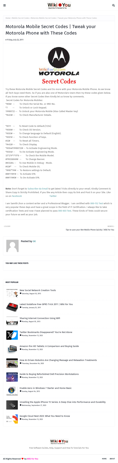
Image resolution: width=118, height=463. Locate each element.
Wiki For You (32, 459)
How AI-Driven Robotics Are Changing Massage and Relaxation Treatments (58, 360)
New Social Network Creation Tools (38, 290)
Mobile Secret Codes (20, 18)
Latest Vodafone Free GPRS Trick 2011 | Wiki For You (46, 304)
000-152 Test (96, 203)
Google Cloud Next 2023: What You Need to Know (45, 416)
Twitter (53, 196)
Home (8, 18)
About (112, 459)
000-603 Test (64, 210)
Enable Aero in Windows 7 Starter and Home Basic (46, 388)
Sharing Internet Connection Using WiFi (40, 318)
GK (34, 241)
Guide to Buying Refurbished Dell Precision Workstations (49, 374)
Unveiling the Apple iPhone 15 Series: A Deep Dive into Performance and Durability (63, 402)
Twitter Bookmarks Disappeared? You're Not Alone (46, 332)
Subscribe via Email (38, 188)
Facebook (17, 196)
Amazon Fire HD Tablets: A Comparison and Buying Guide (49, 346)
